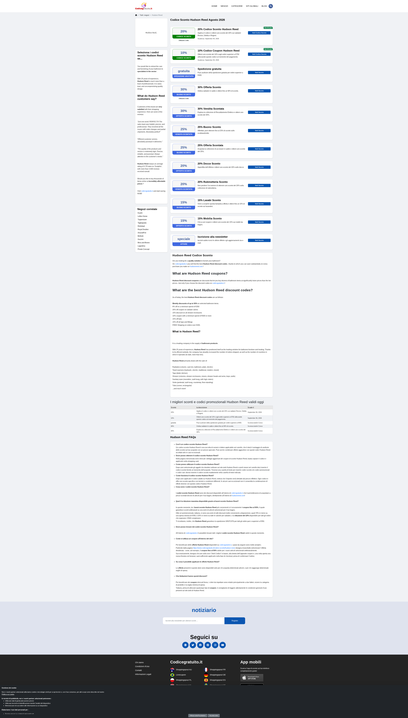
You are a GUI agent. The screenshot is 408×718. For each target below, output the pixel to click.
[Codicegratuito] (143, 6)
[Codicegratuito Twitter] (193, 645)
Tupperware (142, 219)
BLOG (264, 6)
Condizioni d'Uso (142, 666)
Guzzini (140, 239)
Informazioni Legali (143, 674)
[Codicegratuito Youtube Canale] (222, 645)
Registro (235, 621)
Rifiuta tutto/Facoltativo (197, 715)
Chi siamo (139, 662)
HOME (214, 6)
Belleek (140, 236)
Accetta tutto (214, 715)
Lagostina (141, 246)
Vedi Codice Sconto (259, 33)
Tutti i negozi (144, 15)
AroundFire (142, 233)
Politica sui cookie (8, 694)
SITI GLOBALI (252, 6)
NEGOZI (224, 6)
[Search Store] (271, 6)
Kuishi (140, 213)
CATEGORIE (237, 6)
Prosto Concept (143, 249)
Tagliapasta (142, 223)
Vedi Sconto (259, 72)
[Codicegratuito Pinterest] (208, 645)
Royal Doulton (143, 229)
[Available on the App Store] (252, 678)
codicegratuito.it (237, 493)
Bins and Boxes (144, 243)
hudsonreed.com (238, 496)
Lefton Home (142, 216)
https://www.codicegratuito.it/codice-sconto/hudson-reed (214, 548)
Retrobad (141, 226)
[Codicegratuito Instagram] (215, 645)
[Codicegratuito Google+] (185, 645)
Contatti (138, 670)
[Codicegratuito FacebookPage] (200, 645)
